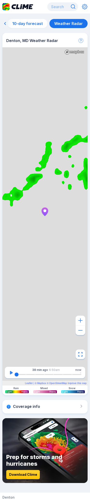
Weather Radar (68, 23)
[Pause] (11, 372)
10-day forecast (27, 23)
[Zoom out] (80, 330)
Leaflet (29, 383)
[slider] (16, 374)
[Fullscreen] (80, 354)
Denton (8, 497)
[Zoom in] (80, 320)
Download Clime (23, 474)
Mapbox (41, 383)
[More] (81, 40)
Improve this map (77, 383)
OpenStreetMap (58, 383)
